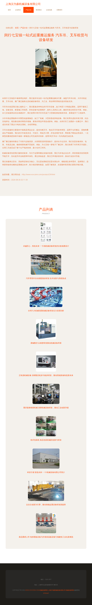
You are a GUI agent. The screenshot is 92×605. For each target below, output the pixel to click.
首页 (9, 10)
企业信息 (49, 10)
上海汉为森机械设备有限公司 (57, 590)
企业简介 (18, 10)
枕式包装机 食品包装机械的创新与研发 (46, 440)
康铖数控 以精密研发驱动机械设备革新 (46, 343)
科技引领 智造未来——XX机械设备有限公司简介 (46, 472)
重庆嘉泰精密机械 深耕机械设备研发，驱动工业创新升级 (46, 408)
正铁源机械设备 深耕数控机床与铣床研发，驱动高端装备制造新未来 (46, 375)
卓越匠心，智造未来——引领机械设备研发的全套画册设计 (46, 246)
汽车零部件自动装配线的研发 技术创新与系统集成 (46, 278)
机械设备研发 (44, 590)
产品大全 (28, 10)
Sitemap (46, 593)
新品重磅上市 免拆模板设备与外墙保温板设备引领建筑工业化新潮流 (46, 537)
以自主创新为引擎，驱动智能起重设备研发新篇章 (46, 505)
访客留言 (59, 10)
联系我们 (39, 10)
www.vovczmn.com (32, 590)
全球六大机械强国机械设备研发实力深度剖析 (46, 311)
